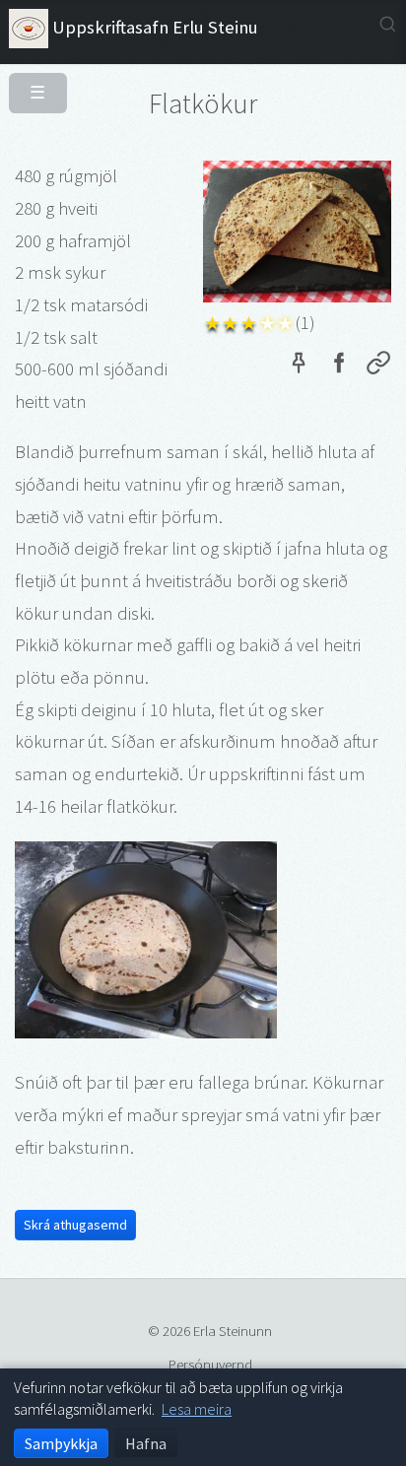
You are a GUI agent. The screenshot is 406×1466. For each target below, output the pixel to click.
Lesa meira (197, 1409)
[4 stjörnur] (267, 321)
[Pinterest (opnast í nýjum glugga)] (298, 366)
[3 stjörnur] (248, 321)
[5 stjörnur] (286, 321)
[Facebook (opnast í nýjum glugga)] (338, 366)
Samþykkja (61, 1443)
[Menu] (30, 84)
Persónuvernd (210, 1364)
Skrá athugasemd (75, 1224)
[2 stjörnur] (231, 321)
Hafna (146, 1443)
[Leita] (387, 24)
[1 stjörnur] (212, 321)
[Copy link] (378, 366)
